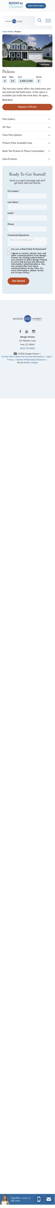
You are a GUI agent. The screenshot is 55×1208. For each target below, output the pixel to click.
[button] (35, 5)
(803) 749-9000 (27, 348)
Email (11, 213)
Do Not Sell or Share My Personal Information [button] (22, 356)
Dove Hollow (8, 32)
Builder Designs (31, 362)
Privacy (10, 359)
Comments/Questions (18, 235)
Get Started (18, 281)
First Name (14, 191)
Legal (48, 356)
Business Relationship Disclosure (30, 359)
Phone (11, 224)
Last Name (13, 202)
